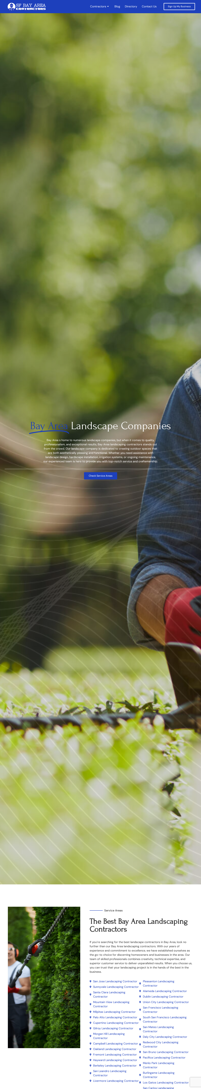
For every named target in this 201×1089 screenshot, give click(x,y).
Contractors (98, 6)
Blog (117, 6)
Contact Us (149, 6)
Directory (131, 6)
